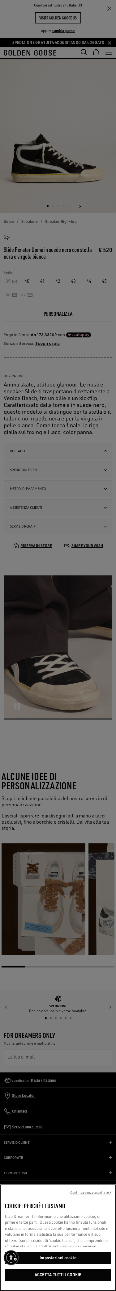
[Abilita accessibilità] (11, 1257)
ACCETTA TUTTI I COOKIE (58, 1274)
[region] (58, 1237)
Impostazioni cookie (58, 1257)
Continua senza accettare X (90, 1192)
